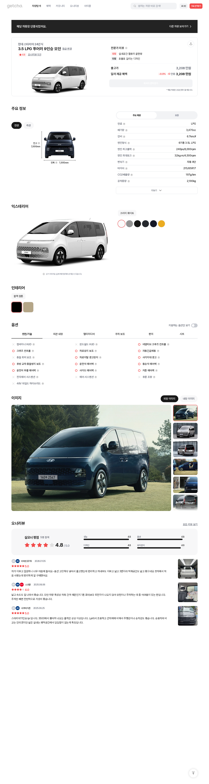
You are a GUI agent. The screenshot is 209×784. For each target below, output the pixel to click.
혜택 (48, 6)
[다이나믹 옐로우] (161, 223)
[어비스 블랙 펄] (137, 223)
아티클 (87, 6)
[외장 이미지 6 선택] (185, 503)
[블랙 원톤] (16, 307)
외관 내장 (58, 334)
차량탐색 (36, 6)
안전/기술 (27, 334)
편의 (151, 334)
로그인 (183, 6)
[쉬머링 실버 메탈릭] (129, 223)
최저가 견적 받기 (151, 83)
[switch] (194, 325)
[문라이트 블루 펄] (153, 223)
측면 (28, 125)
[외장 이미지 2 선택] (185, 431)
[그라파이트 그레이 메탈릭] (145, 223)
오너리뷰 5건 (34, 54)
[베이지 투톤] (28, 307)
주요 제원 (137, 115)
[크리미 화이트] (121, 223)
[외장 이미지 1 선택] (185, 413)
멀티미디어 (89, 334)
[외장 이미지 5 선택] (185, 485)
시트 (182, 334)
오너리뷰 (74, 6)
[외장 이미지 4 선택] (185, 467)
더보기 (154, 190)
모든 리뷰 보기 (190, 524)
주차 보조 (120, 334)
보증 (177, 115)
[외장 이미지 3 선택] (185, 449)
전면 (16, 125)
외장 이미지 (169, 398)
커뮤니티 (60, 6)
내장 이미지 (189, 398)
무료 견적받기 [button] (196, 6)
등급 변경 (67, 48)
